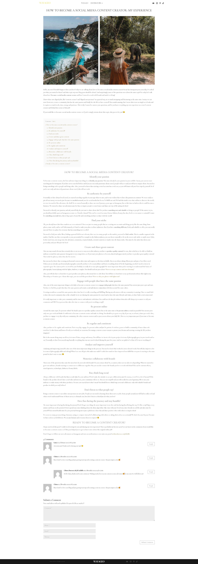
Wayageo (84, 3)
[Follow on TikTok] (163, 3)
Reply (151, 444)
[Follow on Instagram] (157, 3)
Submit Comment (147, 542)
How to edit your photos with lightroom (106, 276)
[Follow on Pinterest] (160, 3)
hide (54, 121)
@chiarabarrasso (117, 434)
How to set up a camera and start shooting (120, 269)
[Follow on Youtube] (153, 3)
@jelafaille (126, 434)
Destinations (96, 3)
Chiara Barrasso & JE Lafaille (73, 470)
